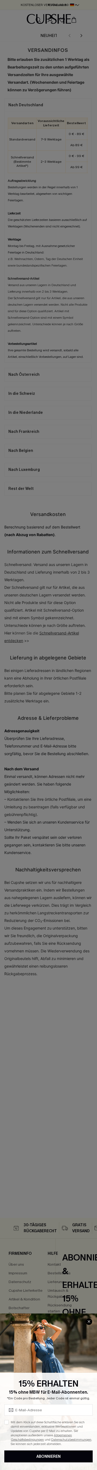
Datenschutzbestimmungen (71, 1439)
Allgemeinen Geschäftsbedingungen (41, 1437)
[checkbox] (6, 1422)
